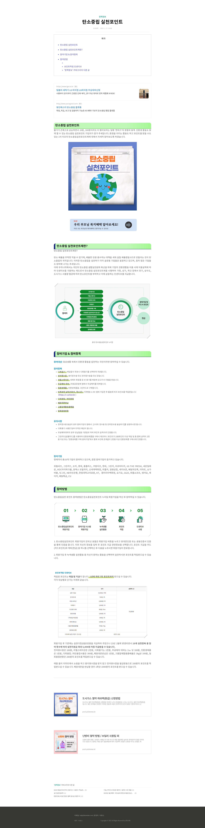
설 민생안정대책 (58, 793)
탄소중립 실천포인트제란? (71, 50)
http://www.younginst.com (67, 104)
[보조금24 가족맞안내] (102, 231)
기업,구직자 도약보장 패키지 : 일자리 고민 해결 (117, 790)
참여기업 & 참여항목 (69, 54)
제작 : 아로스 (78, 820)
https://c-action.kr (67, 395)
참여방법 (64, 59)
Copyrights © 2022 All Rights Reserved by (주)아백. (115, 820)
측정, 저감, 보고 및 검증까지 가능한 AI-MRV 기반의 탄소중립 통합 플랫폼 (85, 111)
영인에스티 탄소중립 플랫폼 (69, 107)
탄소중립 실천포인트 (102, 22)
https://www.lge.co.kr (64, 87)
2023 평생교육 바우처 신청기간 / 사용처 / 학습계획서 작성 (69, 790)
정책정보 (102, 17)
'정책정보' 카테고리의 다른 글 (77, 70)
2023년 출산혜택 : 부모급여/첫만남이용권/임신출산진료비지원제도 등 (119, 793)
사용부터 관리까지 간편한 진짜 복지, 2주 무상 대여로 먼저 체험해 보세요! (85, 93)
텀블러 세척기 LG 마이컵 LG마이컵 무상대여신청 (78, 90)
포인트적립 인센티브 (73, 67)
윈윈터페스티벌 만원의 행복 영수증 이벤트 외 (67, 796)
